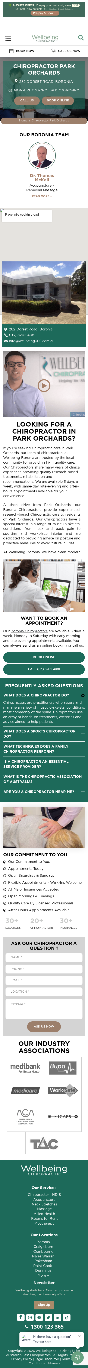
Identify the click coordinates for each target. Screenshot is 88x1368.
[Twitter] (48, 1317)
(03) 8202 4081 (22, 335)
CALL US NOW (69, 51)
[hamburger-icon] (8, 37)
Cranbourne (43, 1251)
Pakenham (43, 1261)
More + (43, 1275)
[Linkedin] (57, 1317)
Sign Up (44, 1304)
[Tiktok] (66, 1317)
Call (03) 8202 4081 (44, 669)
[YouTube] (39, 1317)
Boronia (43, 1242)
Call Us (27, 100)
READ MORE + (42, 196)
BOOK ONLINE (58, 100)
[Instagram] (30, 1317)
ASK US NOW (44, 1026)
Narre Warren (43, 1256)
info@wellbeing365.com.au (31, 341)
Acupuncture (44, 1199)
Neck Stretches (44, 1204)
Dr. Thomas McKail (42, 178)
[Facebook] (21, 1317)
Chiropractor (38, 1194)
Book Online (44, 657)
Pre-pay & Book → (45, 13)
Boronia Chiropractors (29, 631)
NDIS (56, 1194)
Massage (44, 1209)
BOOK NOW (24, 51)
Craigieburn (43, 1246)
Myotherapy (44, 1223)
